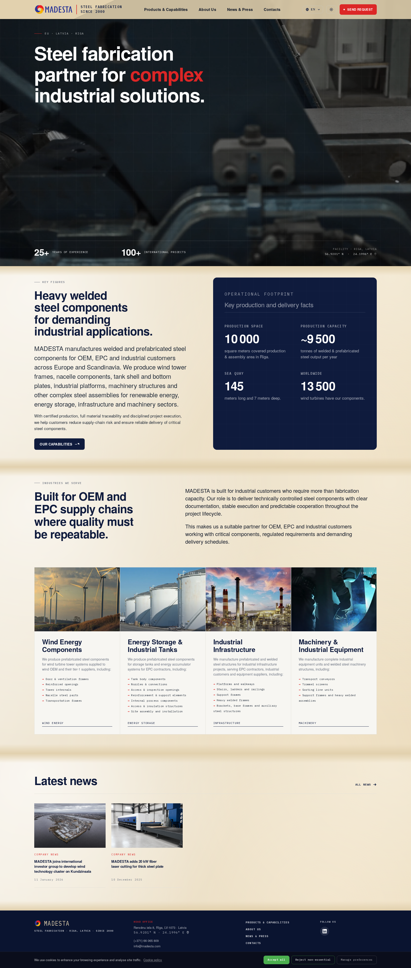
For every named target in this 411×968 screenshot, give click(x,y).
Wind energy (53, 723)
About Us (207, 9)
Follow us (328, 921)
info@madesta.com (147, 946)
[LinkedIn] (324, 931)
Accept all (276, 959)
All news (363, 784)
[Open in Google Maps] (375, 254)
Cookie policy (152, 960)
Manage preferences (357, 959)
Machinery (307, 723)
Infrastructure (227, 723)
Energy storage (141, 723)
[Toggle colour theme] (331, 9)
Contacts (272, 9)
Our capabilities (56, 444)
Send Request (360, 9)
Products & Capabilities (166, 9)
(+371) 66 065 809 (146, 940)
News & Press (240, 9)
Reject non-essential (313, 959)
